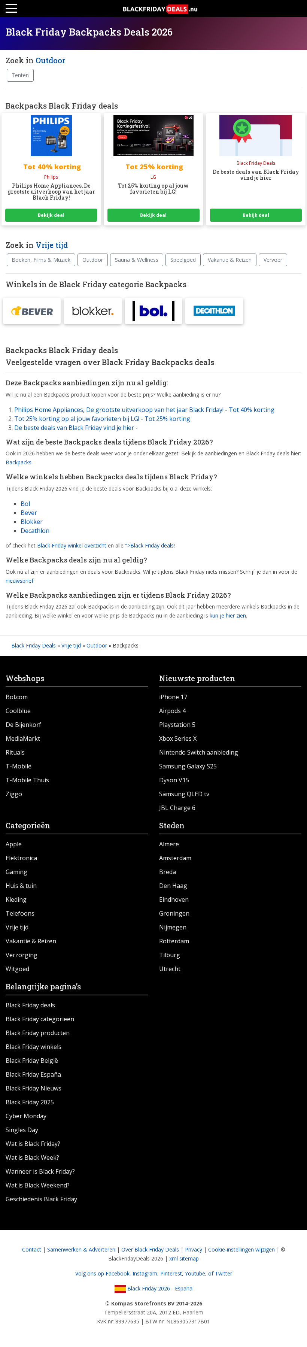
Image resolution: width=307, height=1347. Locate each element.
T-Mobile (18, 766)
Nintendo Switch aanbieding (198, 752)
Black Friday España (33, 1074)
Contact (31, 1249)
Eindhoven (174, 899)
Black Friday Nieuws (33, 1088)
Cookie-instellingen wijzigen (241, 1249)
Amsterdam (175, 858)
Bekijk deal (51, 215)
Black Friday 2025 (30, 1102)
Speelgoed (183, 259)
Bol (25, 504)
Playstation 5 (177, 724)
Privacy (193, 1249)
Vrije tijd (52, 245)
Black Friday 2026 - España (159, 1288)
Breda (167, 872)
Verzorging (21, 955)
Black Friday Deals (33, 645)
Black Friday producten (38, 1033)
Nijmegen (172, 927)
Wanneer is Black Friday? (40, 1171)
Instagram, (146, 1273)
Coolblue (18, 711)
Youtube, (196, 1273)
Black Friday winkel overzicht (71, 545)
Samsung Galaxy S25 (188, 766)
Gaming (16, 872)
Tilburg (169, 955)
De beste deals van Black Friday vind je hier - (76, 428)
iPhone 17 (173, 697)
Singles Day (22, 1130)
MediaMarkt (23, 738)
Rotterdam (174, 941)
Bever (29, 513)
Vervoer (273, 259)
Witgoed (17, 969)
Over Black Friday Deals (150, 1249)
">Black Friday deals (149, 545)
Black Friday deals (30, 1005)
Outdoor (50, 60)
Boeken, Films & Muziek (41, 259)
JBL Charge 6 (177, 808)
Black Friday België (32, 1060)
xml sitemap (184, 1258)
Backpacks (18, 462)
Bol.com (17, 697)
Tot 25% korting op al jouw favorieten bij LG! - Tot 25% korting (102, 419)
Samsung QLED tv (184, 794)
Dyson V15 (174, 780)
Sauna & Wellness (136, 259)
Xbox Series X (178, 738)
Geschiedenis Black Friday (41, 1199)
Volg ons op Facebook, (104, 1273)
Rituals (15, 752)
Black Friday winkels (33, 1047)
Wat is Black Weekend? (38, 1185)
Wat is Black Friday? (33, 1144)
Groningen (174, 913)
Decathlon (35, 531)
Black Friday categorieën (40, 1019)
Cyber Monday (26, 1116)
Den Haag (173, 886)
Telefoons (20, 913)
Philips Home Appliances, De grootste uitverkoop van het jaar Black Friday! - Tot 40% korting (144, 410)
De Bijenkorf (23, 724)
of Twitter (220, 1273)
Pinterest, (172, 1273)
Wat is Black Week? (32, 1157)
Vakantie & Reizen (230, 259)
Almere (169, 844)
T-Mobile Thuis (27, 780)
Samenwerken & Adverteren (81, 1249)
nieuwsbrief (19, 580)
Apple (14, 844)
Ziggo (14, 794)
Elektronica (21, 858)
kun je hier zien (228, 615)
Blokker (32, 522)
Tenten (20, 75)
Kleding (16, 899)
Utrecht (169, 969)
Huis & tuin (21, 886)
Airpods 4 (172, 711)
